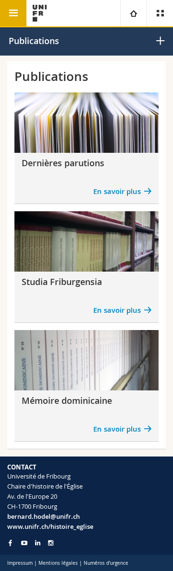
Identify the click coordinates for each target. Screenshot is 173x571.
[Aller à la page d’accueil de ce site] (39, 13)
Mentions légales (58, 563)
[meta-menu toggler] (160, 13)
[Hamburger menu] (13, 13)
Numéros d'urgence (106, 563)
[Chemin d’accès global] (133, 13)
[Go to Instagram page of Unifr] (50, 543)
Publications (34, 40)
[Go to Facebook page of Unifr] (10, 542)
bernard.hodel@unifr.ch (43, 516)
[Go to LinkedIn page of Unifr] (37, 543)
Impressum (20, 563)
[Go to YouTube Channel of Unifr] (24, 543)
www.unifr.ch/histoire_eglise (50, 526)
